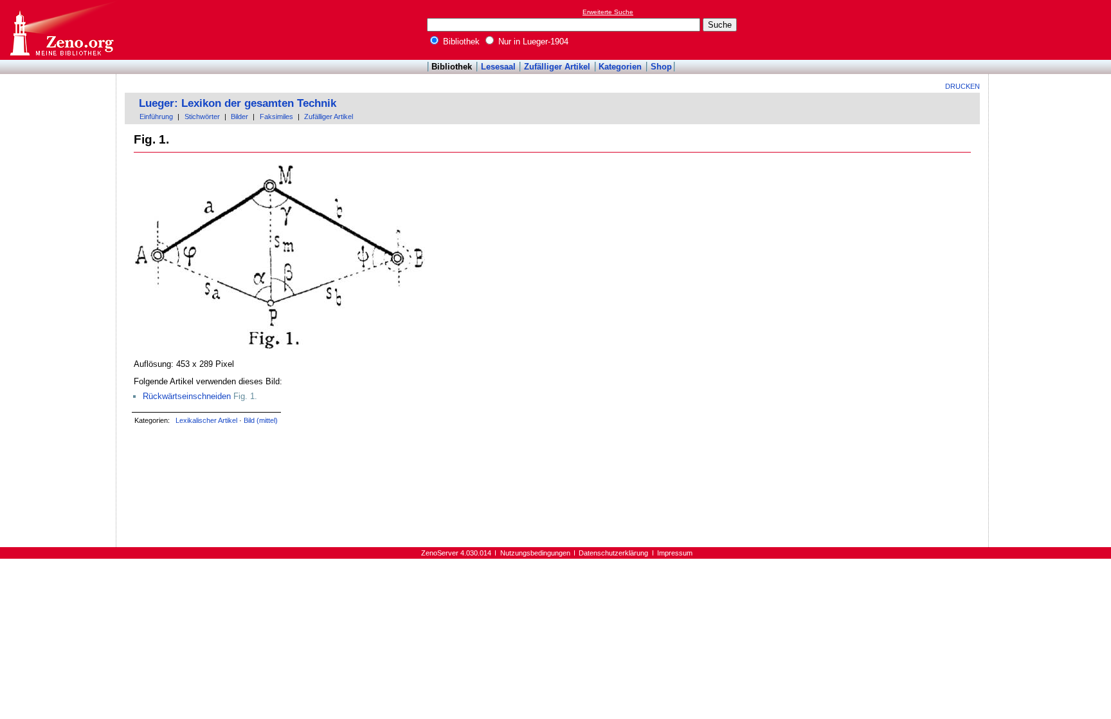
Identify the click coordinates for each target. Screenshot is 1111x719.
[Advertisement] (1052, 30)
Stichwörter (202, 116)
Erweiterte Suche (608, 11)
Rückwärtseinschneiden (187, 396)
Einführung (156, 116)
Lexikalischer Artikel (206, 420)
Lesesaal (498, 66)
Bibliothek (460, 41)
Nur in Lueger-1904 (532, 41)
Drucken (962, 86)
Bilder (239, 116)
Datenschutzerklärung (613, 553)
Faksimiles (276, 116)
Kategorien (620, 66)
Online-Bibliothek (61, 30)
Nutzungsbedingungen (535, 553)
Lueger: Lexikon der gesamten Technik (237, 103)
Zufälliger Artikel (557, 66)
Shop (661, 66)
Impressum (674, 553)
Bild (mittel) (261, 420)
